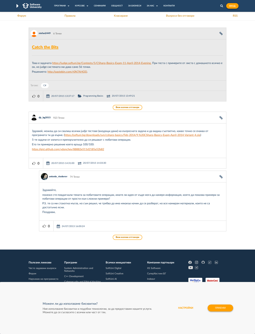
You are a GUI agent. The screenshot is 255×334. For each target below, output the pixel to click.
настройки (185, 308)
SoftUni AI (111, 279)
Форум (21, 15)
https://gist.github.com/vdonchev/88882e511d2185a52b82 (68, 149)
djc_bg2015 (45, 118)
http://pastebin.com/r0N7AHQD (67, 71)
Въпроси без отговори (180, 15)
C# (44, 85)
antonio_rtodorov (58, 176)
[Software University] (32, 6)
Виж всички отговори (127, 107)
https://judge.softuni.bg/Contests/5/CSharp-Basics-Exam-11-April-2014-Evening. (101, 63)
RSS (235, 15)
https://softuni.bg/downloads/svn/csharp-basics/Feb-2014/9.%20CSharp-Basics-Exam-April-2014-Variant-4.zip (132, 135)
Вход (232, 6)
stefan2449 (45, 33)
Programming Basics (93, 96)
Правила (70, 15)
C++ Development (74, 276)
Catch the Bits (45, 47)
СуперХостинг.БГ (156, 273)
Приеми (220, 308)
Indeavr (151, 279)
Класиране (121, 15)
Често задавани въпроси (42, 268)
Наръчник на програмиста (43, 279)
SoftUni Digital (113, 268)
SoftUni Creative (114, 273)
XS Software (153, 268)
